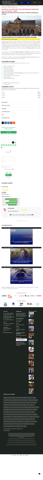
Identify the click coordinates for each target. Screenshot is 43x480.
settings (15, 4)
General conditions (19, 320)
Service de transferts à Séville (9, 419)
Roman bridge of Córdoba (15, 417)
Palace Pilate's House (8, 412)
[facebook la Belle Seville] (4, 431)
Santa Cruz (27, 417)
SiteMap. (17, 327)
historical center (33, 403)
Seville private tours (13, 422)
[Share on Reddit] (14, 123)
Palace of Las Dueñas (33, 410)
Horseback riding (23, 405)
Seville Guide (6, 422)
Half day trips (27, 403)
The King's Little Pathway (8, 424)
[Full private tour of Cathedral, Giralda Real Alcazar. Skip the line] (30, 329)
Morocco (37, 407)
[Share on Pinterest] (11, 123)
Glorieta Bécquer (17, 403)
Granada (22, 403)
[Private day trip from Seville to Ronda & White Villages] (30, 336)
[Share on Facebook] (5, 123)
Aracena (9, 398)
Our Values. (18, 328)
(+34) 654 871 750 (8, 318)
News (13, 410)
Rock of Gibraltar (7, 417)
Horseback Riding (15, 405)
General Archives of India (8, 403)
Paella (26, 410)
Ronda (22, 417)
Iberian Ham (32, 405)
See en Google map (6, 325)
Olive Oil (17, 410)
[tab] (16, 221)
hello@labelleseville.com (9, 320)
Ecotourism (26, 400)
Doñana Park (20, 400)
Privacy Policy (18, 322)
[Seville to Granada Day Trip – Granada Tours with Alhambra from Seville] (30, 315)
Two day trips (31, 424)
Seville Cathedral (25, 419)
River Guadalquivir (33, 415)
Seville (17, 419)
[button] (39, 473)
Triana (21, 424)
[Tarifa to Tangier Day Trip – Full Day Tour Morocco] (30, 322)
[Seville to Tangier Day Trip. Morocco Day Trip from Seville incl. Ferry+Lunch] (30, 343)
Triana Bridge (26, 424)
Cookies (17, 323)
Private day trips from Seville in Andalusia (27, 412)
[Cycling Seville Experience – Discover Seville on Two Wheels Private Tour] (30, 377)
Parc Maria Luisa (16, 412)
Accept (21, 2)
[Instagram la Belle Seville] (9, 431)
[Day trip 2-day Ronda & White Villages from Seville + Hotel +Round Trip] (30, 350)
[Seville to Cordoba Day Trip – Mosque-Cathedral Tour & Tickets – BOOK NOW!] (30, 364)
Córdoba (33, 398)
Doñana (15, 400)
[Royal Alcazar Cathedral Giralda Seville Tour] (30, 357)
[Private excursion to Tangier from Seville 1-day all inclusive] (30, 391)
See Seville (37, 417)
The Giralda (34, 422)
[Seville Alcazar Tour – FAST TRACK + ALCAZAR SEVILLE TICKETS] (30, 371)
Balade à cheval (15, 398)
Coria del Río (6, 400)
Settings (34, 2)
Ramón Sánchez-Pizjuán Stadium (18, 415)
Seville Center (31, 419)
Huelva (28, 405)
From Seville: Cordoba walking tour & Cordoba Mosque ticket (19, 211)
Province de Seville (7, 415)
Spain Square (20, 422)
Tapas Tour (29, 422)
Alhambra (5, 398)
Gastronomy (35, 400)
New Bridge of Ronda (7, 410)
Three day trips (16, 424)
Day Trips (11, 400)
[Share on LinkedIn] (8, 123)
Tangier (25, 422)
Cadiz (30, 398)
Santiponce (32, 417)
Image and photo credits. (20, 325)
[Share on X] (3, 123)
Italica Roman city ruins (8, 407)
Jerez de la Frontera (16, 407)
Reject (28, 2)
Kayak (22, 407)
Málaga (26, 407)
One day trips (22, 410)
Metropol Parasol (31, 407)
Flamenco (30, 400)
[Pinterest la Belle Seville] (6, 431)
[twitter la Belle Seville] (7, 431)
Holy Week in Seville (7, 405)
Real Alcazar (27, 415)
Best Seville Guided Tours (23, 398)
